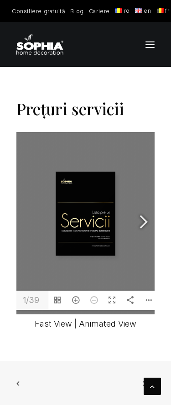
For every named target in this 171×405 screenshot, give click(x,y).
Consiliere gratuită (38, 11)
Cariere (99, 11)
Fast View (53, 323)
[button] (150, 44)
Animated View (107, 323)
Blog (76, 11)
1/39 (31, 300)
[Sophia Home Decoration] (39, 44)
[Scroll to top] (152, 385)
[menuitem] (38, 11)
